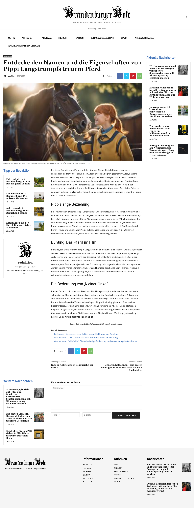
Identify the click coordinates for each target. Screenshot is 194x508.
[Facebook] (120, 76)
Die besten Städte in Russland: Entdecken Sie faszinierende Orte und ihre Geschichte (19, 417)
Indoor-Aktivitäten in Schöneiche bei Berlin (72, 366)
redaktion (11, 76)
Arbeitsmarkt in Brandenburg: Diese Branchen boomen (17, 210)
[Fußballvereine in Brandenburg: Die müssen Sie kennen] (39, 197)
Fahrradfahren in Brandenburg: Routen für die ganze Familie (18, 181)
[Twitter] (126, 76)
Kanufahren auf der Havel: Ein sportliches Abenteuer (18, 225)
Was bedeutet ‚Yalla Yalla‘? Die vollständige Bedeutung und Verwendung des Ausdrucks (95, 341)
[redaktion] (5, 76)
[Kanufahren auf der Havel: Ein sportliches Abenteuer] (39, 226)
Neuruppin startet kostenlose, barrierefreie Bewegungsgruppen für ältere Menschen (161, 112)
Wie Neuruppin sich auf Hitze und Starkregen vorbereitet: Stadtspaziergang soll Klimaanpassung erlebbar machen (18, 396)
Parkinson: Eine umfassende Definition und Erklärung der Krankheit (86, 334)
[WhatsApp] (139, 76)
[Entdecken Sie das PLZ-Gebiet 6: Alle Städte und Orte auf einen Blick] (39, 434)
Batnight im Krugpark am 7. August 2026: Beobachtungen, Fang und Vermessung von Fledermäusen (161, 150)
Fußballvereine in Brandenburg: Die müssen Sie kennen (17, 196)
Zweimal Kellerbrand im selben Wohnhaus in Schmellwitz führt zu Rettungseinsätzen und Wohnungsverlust (162, 92)
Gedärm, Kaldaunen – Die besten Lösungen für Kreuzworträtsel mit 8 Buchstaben (121, 368)
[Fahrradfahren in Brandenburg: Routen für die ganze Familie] (39, 182)
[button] (187, 17)
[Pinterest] (133, 76)
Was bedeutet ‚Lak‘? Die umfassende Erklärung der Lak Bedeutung (86, 337)
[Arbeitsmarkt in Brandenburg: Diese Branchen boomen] (39, 211)
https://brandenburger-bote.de (25, 267)
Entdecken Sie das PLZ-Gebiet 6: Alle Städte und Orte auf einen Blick (19, 435)
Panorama (8, 56)
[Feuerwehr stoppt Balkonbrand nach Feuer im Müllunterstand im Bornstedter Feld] (183, 130)
